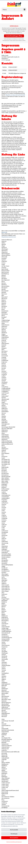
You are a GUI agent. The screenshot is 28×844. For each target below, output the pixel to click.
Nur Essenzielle (14, 829)
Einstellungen (14, 833)
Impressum (19, 842)
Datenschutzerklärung (11, 842)
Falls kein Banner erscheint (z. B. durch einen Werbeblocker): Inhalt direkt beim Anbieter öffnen (14, 39)
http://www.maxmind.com (9, 237)
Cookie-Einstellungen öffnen (14, 36)
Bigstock (4, 232)
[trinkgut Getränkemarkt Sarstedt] (14, 4)
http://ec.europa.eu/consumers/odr (15, 95)
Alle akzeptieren (14, 837)
